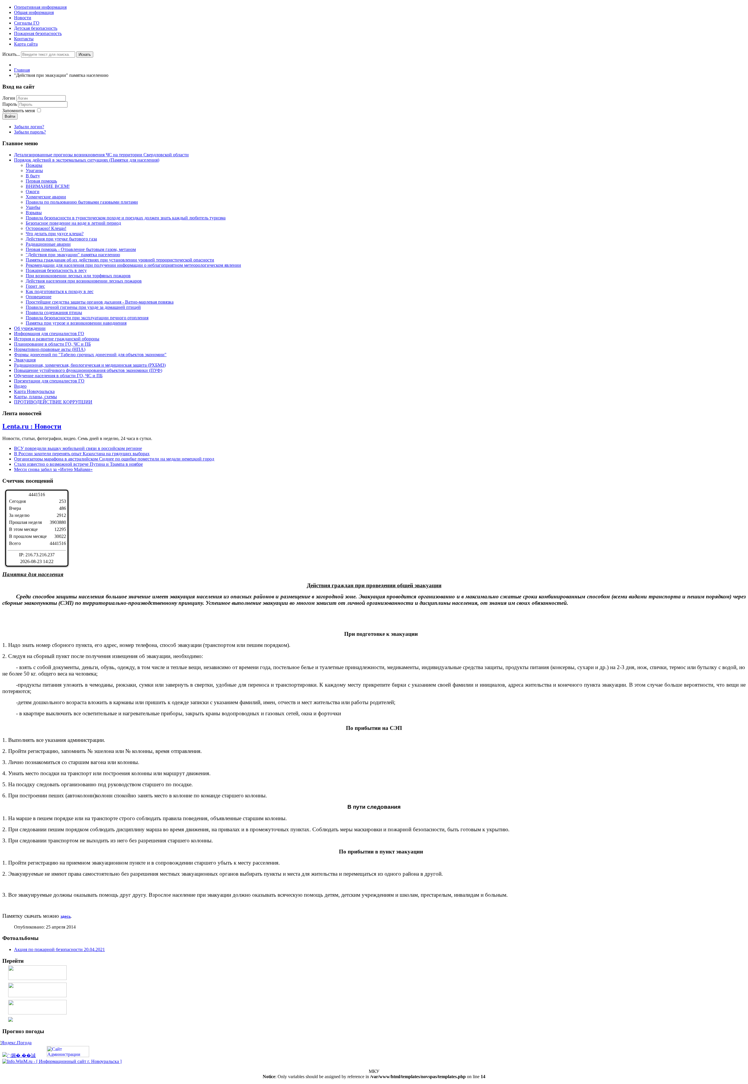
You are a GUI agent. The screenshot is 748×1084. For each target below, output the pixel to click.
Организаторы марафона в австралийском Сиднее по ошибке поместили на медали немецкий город (114, 458)
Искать (85, 54)
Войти (10, 116)
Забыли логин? (29, 126)
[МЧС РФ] (37, 978)
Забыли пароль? (30, 131)
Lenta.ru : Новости (31, 426)
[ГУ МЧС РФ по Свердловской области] (37, 995)
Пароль (10, 104)
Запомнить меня (18, 110)
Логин (8, 98)
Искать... (11, 54)
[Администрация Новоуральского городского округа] (10, 1020)
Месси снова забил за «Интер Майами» (53, 469)
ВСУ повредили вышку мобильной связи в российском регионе (78, 448)
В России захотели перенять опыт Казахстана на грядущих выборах (82, 453)
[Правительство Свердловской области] (37, 1012)
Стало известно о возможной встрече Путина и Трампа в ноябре (78, 464)
